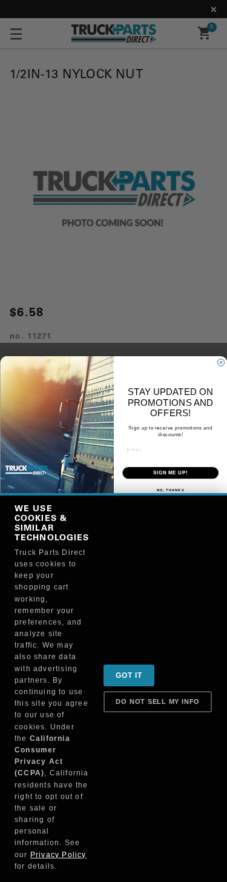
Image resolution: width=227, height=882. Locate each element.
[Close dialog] (221, 362)
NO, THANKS (170, 490)
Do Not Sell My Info (158, 701)
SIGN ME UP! (170, 472)
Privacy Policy (58, 854)
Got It (129, 675)
